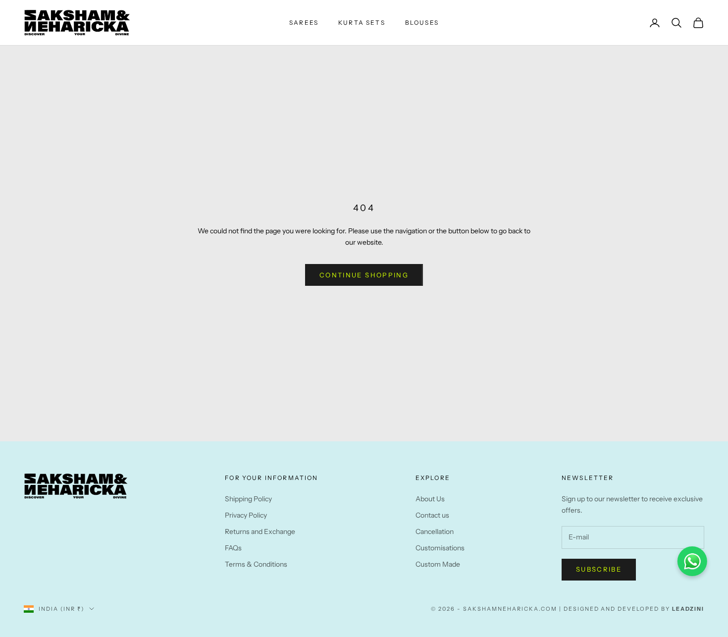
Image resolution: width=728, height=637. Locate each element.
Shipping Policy (248, 498)
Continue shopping (364, 275)
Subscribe (599, 569)
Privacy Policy (246, 515)
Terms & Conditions (256, 564)
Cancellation (435, 531)
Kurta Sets (361, 22)
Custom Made (438, 564)
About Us (430, 498)
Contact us (432, 515)
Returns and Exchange (260, 531)
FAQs (233, 547)
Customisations (440, 547)
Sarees (303, 22)
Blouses (422, 22)
